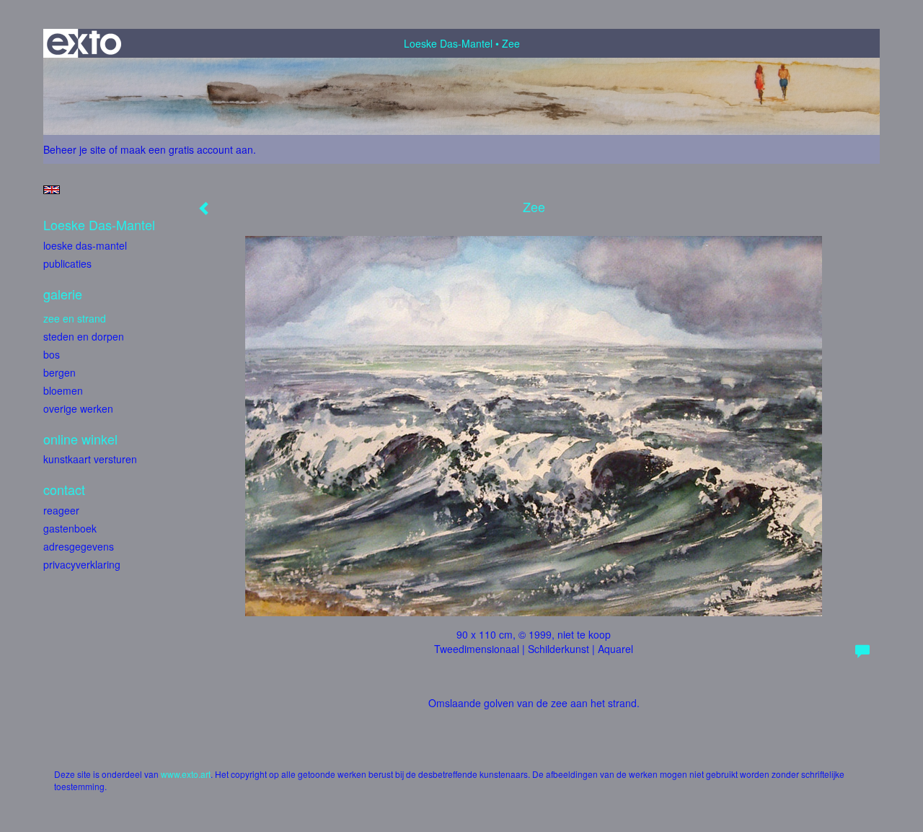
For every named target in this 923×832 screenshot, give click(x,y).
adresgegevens (78, 546)
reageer (61, 510)
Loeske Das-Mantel (448, 43)
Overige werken (78, 408)
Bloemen (63, 390)
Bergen (59, 372)
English (51, 189)
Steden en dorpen (83, 336)
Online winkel (80, 439)
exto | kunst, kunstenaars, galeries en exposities (84, 43)
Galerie (62, 294)
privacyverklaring (81, 564)
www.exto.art (186, 774)
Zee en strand (74, 318)
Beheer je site (74, 149)
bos (51, 354)
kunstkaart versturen (90, 459)
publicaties (67, 263)
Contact (64, 490)
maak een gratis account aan (186, 149)
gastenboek (70, 528)
